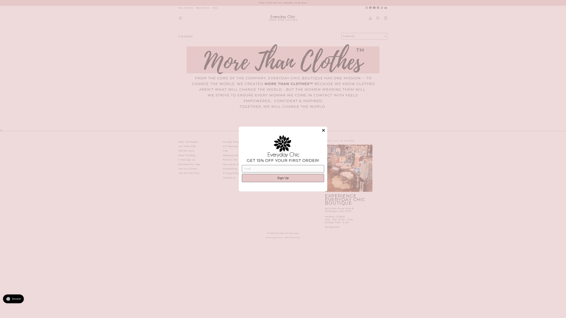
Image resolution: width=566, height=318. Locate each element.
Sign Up (283, 178)
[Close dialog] (323, 130)
